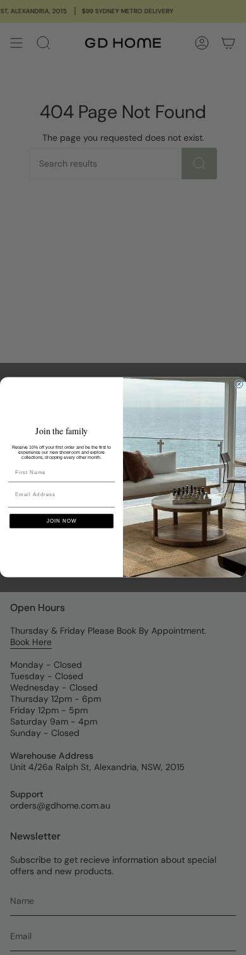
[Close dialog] (239, 384)
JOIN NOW (62, 521)
